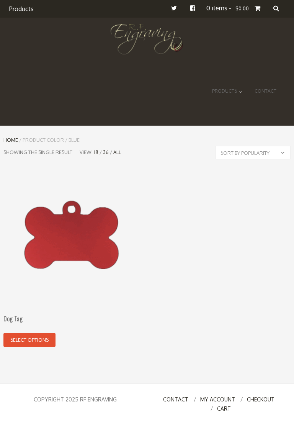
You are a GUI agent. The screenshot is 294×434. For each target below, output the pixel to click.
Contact (265, 91)
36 (106, 152)
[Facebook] (192, 8)
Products (21, 9)
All (117, 152)
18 (96, 152)
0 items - (227, 8)
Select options (29, 340)
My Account (217, 399)
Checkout (260, 399)
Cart (224, 408)
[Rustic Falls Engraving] (147, 39)
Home (10, 140)
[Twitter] (174, 8)
